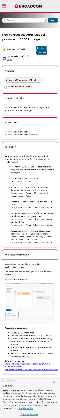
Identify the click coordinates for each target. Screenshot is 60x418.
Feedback (41, 48)
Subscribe (41, 52)
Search (53, 20)
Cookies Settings (29, 414)
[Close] (54, 382)
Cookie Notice (25, 408)
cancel (45, 20)
